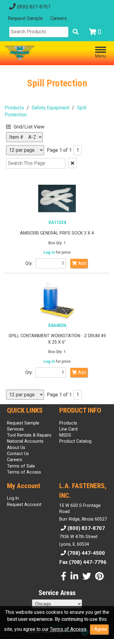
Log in (49, 252)
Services (15, 429)
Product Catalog (75, 441)
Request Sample (25, 18)
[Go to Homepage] (20, 53)
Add (82, 263)
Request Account (24, 504)
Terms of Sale (21, 466)
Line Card (68, 429)
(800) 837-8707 (33, 7)
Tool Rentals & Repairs (29, 435)
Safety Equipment (50, 108)
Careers (58, 18)
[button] (35, 126)
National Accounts (25, 441)
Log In (13, 498)
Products (14, 108)
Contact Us (18, 453)
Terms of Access (68, 629)
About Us (16, 447)
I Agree (99, 629)
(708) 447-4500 (86, 553)
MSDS (65, 435)
